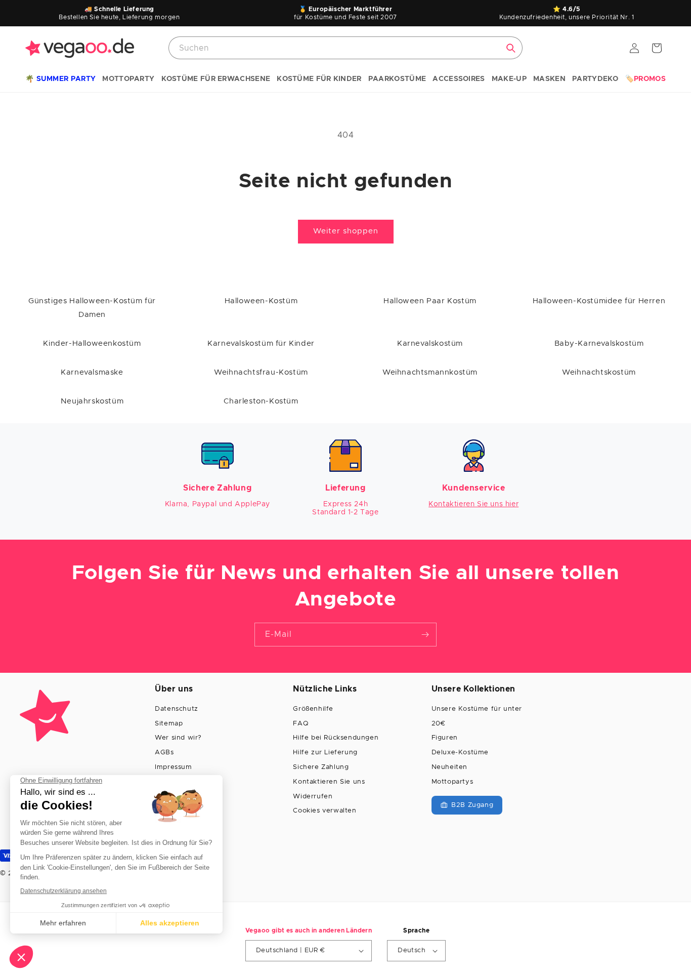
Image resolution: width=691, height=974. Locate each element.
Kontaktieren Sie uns (329, 782)
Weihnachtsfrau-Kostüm (261, 372)
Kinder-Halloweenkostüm (92, 343)
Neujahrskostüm (92, 401)
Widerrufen (312, 796)
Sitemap (169, 723)
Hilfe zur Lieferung (325, 752)
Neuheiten (449, 767)
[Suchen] (511, 48)
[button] (60, 79)
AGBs (164, 752)
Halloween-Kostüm (261, 301)
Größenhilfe (313, 709)
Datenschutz (176, 709)
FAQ (300, 723)
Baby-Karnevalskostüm (599, 343)
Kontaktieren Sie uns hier (473, 504)
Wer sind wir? (178, 738)
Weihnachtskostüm (599, 372)
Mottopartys (452, 782)
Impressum (173, 767)
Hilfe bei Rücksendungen (335, 738)
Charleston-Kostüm (261, 401)
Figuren (444, 738)
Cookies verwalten (324, 810)
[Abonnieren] (425, 634)
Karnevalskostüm (430, 343)
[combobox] (345, 48)
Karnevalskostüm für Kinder (261, 343)
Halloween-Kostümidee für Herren (599, 301)
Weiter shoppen (345, 231)
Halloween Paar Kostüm (430, 301)
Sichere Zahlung (321, 767)
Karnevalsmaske (92, 372)
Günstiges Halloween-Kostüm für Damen (92, 307)
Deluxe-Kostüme (460, 752)
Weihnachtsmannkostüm (430, 372)
